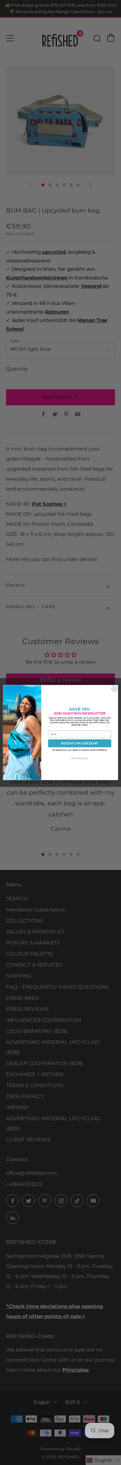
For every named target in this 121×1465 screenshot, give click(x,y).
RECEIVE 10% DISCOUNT (79, 743)
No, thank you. (79, 758)
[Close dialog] (114, 688)
